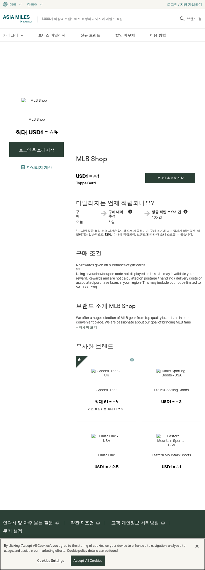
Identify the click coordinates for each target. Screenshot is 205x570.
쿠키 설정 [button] (12, 531)
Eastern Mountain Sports (171, 455)
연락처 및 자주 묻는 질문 (28, 522)
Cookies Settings (50, 561)
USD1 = (88, 176)
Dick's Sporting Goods (171, 390)
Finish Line (106, 455)
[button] (86, 327)
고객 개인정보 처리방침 (135, 522)
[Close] (197, 546)
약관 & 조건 (82, 522)
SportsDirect (106, 390)
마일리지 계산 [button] (39, 167)
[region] (102, 554)
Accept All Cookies (88, 561)
